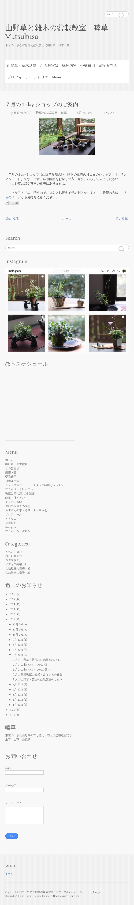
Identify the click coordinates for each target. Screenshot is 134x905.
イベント (109, 113)
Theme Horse (23, 896)
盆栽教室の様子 (15, 573)
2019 (12, 715)
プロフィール (18, 77)
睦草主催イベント (16, 498)
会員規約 (10, 523)
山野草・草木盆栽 (21, 66)
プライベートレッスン (19, 489)
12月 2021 (19, 624)
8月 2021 (18, 645)
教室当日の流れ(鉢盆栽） (21, 493)
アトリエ (41, 77)
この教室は (49, 66)
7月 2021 (18, 650)
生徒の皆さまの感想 (17, 506)
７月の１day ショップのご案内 (41, 105)
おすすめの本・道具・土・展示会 (26, 510)
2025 (12, 599)
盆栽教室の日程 (15, 568)
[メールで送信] (7, 203)
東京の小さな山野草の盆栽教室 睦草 (40, 113)
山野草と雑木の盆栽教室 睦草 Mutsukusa (60, 32)
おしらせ (10, 556)
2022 (12, 614)
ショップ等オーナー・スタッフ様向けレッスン (34, 485)
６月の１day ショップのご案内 (31, 669)
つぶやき (10, 560)
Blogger (97, 892)
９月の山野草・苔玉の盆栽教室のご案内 (37, 660)
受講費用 (87, 66)
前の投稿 (121, 219)
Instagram (11, 527)
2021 (12, 619)
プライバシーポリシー (19, 531)
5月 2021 (18, 684)
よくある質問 (13, 502)
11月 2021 (19, 629)
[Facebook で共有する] (16, 203)
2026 (12, 594)
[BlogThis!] (10, 203)
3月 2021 (18, 694)
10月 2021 (19, 634)
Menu (56, 77)
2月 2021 (18, 699)
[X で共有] (13, 203)
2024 (12, 604)
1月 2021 (18, 705)
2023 (12, 609)
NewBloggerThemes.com (66, 896)
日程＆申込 (107, 66)
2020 (12, 710)
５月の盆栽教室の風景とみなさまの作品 (37, 674)
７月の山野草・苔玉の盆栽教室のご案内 (37, 679)
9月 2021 (18, 640)
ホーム (67, 219)
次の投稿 (12, 219)
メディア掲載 (13, 564)
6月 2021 (18, 655)
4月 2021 (18, 689)
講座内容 (69, 66)
